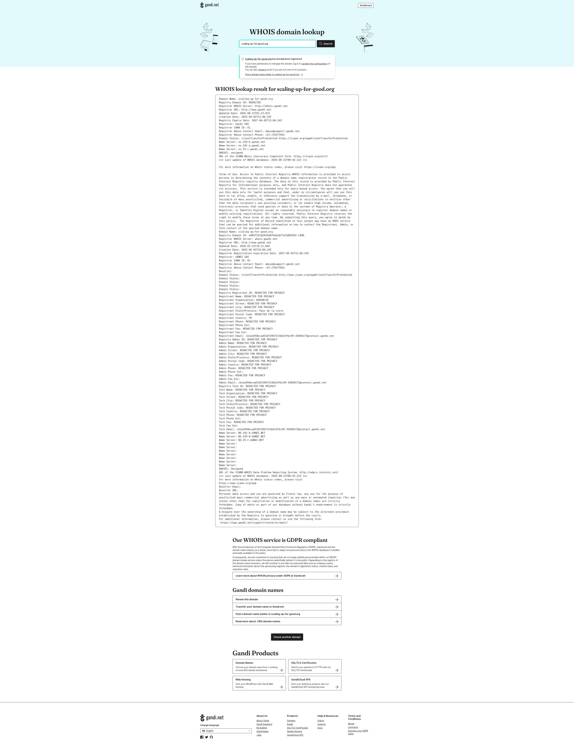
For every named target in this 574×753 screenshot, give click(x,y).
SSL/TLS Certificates (297, 728)
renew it (262, 69)
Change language (209, 725)
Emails (290, 724)
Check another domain (287, 637)
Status (320, 720)
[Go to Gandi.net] (209, 5)
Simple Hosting (294, 731)
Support (321, 724)
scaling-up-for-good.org (258, 59)
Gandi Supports (264, 724)
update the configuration (314, 63)
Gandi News (262, 731)
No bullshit (262, 728)
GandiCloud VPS (295, 735)
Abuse (351, 723)
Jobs (259, 735)
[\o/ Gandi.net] (226, 717)
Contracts (353, 727)
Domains (291, 720)
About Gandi (263, 720)
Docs (320, 728)
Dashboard (366, 5)
